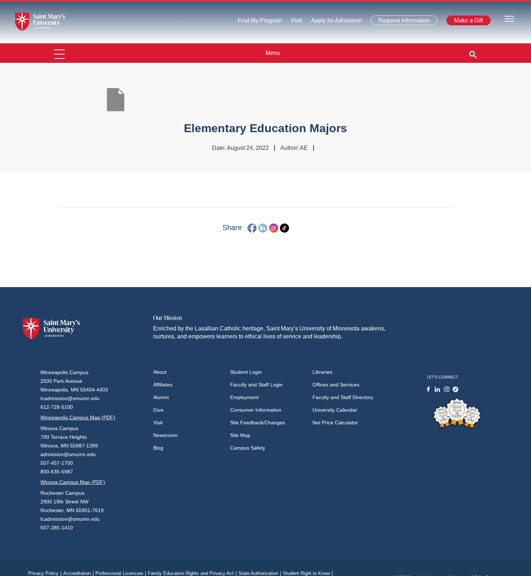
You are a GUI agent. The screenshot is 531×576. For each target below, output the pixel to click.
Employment (244, 397)
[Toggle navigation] (509, 18)
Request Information (400, 22)
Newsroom (165, 435)
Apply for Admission (332, 22)
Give (158, 410)
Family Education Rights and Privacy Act (192, 573)
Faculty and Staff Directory (342, 397)
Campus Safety (247, 448)
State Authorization (259, 573)
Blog (158, 448)
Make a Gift (466, 22)
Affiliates (162, 384)
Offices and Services (335, 384)
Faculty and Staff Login (256, 384)
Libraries (322, 372)
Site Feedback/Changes (257, 422)
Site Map (240, 435)
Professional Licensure (120, 573)
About (160, 372)
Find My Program (260, 22)
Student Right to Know (308, 573)
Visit (294, 22)
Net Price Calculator (335, 422)
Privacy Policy (44, 573)
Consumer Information (255, 410)
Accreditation (78, 573)
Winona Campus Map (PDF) (72, 482)
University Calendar (334, 410)
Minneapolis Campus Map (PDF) (77, 417)
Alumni (161, 397)
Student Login (246, 372)
